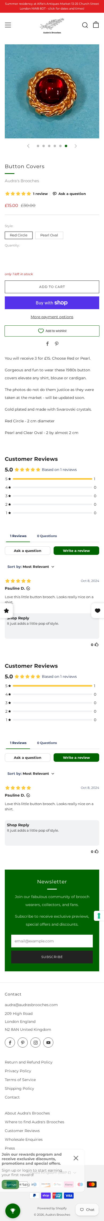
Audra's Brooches (22, 180)
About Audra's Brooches (27, 1113)
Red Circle (18, 235)
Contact (12, 1097)
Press (10, 1148)
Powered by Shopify (52, 1208)
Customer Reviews (22, 1130)
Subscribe (52, 957)
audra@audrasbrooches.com (31, 1004)
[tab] (38, 146)
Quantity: (12, 245)
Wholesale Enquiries (24, 1139)
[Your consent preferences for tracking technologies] (99, 916)
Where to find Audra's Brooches (34, 1122)
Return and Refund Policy (29, 1062)
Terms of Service (20, 1079)
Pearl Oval (49, 235)
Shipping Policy (19, 1088)
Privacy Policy (18, 1071)
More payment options (52, 316)
